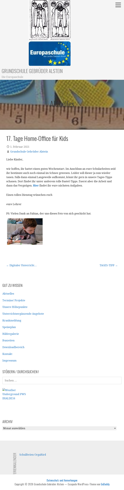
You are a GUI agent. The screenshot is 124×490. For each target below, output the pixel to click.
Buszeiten (8, 340)
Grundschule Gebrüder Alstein (32, 70)
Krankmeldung (11, 320)
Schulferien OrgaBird (32, 454)
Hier (36, 185)
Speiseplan (9, 327)
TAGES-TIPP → (109, 265)
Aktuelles (8, 293)
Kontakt (7, 354)
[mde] (25, 231)
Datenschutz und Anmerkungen (62, 480)
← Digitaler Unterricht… (21, 265)
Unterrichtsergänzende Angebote (23, 313)
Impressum (9, 360)
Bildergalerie (10, 333)
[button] (119, 5)
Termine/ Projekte (13, 300)
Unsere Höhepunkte (14, 307)
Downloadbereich (13, 347)
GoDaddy (105, 484)
